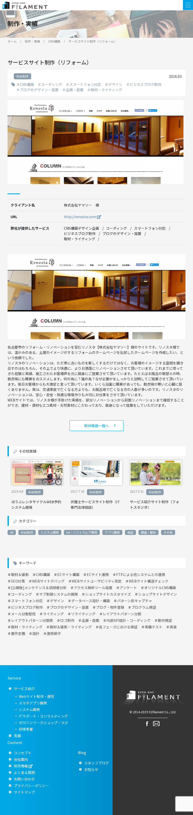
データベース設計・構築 (90, 600)
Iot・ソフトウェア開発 (81, 532)
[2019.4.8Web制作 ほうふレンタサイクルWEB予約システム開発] (37, 483)
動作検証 (165, 620)
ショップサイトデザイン (157, 594)
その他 (168, 532)
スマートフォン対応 (85, 84)
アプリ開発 (112, 532)
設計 (35, 633)
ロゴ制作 (67, 620)
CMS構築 (27, 84)
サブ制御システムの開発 (58, 594)
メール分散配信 (23, 613)
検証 (130, 532)
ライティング (53, 613)
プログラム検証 (143, 607)
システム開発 (50, 532)
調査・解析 (148, 532)
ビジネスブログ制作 (145, 84)
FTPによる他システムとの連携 (140, 574)
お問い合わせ (24, 779)
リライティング (83, 613)
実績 (17, 735)
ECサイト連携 (98, 574)
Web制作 (27, 532)
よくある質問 (24, 772)
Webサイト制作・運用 (36, 696)
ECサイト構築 (68, 574)
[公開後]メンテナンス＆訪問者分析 (39, 587)
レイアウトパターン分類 (122, 613)
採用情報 (21, 765)
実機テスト (153, 626)
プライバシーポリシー (31, 785)
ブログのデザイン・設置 (39, 89)
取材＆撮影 (20, 574)
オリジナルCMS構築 (160, 587)
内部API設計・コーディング (129, 620)
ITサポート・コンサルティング (43, 716)
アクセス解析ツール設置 (93, 587)
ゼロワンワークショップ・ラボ (43, 722)
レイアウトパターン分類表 (32, 620)
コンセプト (22, 752)
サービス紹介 (24, 688)
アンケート (128, 587)
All (11, 532)
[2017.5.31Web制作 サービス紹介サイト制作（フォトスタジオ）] (156, 483)
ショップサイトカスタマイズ (108, 594)
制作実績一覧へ (96, 425)
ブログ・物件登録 (110, 607)
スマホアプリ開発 (33, 702)
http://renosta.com (80, 216)
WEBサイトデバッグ (48, 581)
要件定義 (18, 633)
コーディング (51, 84)
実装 (173, 626)
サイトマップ (24, 792)
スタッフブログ (96, 762)
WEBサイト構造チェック (148, 581)
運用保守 (54, 633)
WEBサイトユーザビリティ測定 (97, 581)
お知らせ (91, 769)
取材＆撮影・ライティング (71, 626)
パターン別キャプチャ (134, 600)
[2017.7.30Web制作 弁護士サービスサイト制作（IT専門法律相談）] (96, 483)
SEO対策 (18, 581)
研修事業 (26, 729)
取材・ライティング (106, 89)
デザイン (115, 84)
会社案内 (21, 759)
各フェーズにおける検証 (118, 626)
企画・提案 (74, 89)
